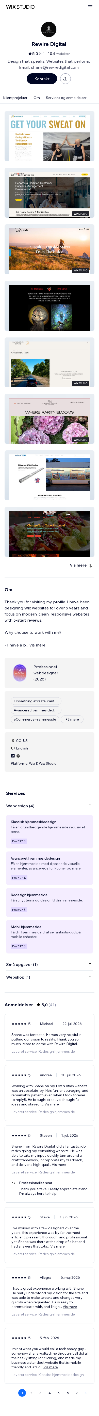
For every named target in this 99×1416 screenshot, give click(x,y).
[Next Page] (86, 1393)
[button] (49, 136)
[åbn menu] (90, 7)
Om (37, 97)
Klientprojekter (15, 97)
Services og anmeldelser (66, 97)
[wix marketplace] (20, 7)
